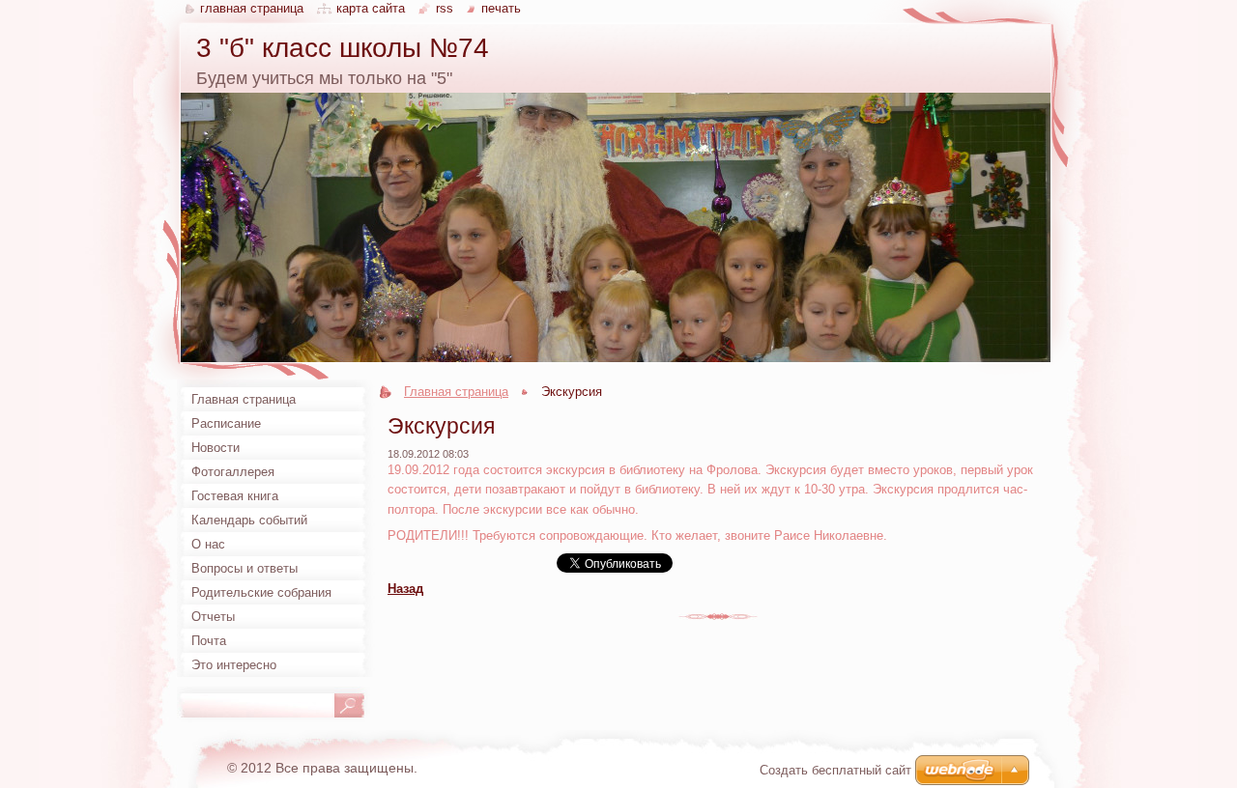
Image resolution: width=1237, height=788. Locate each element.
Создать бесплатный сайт (835, 770)
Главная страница (456, 391)
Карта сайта (370, 8)
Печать (501, 8)
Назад (405, 588)
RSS (444, 8)
